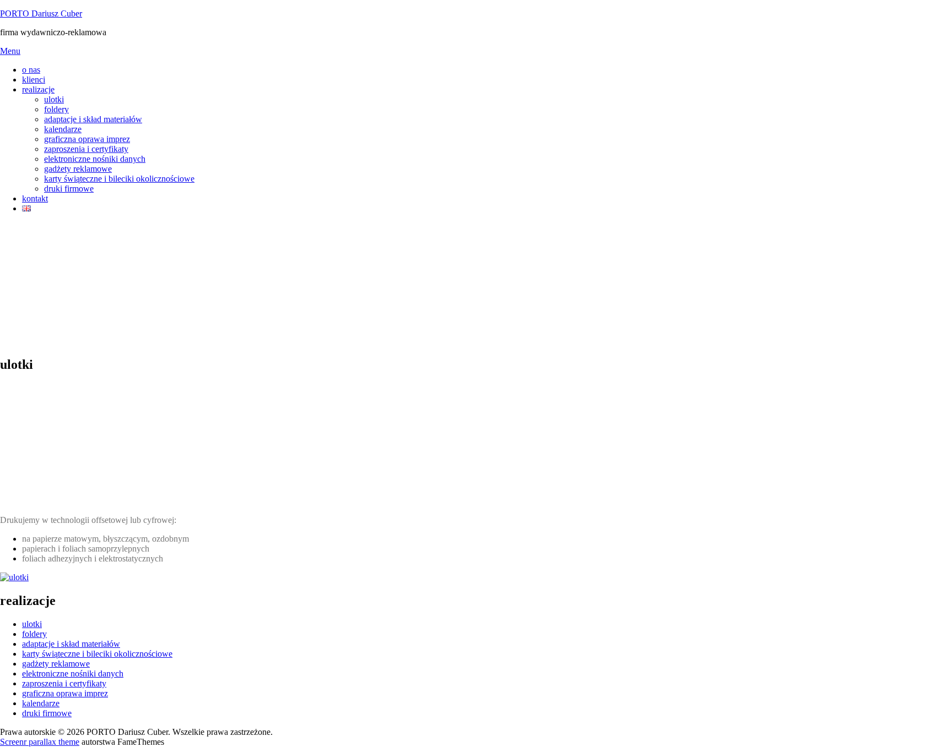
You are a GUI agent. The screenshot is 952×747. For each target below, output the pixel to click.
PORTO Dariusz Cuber (41, 13)
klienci (33, 79)
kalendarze (63, 129)
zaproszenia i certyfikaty (86, 149)
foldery (56, 109)
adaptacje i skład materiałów (93, 119)
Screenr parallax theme (39, 741)
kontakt (35, 198)
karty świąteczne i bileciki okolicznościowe (119, 178)
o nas (31, 69)
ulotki (54, 99)
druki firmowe (69, 188)
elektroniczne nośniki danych (94, 158)
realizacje (38, 89)
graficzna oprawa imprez (87, 139)
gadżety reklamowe (78, 168)
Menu (10, 51)
